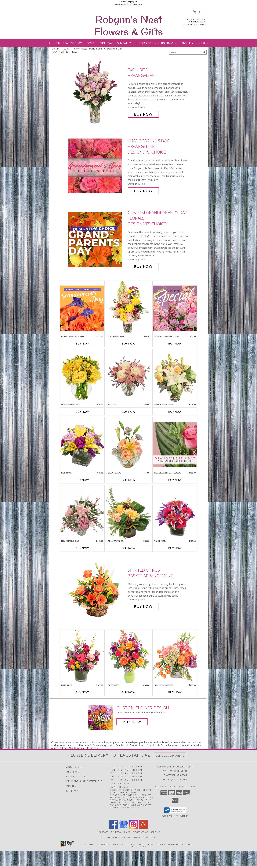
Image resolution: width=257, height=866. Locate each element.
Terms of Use (138, 846)
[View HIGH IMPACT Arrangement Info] (82, 444)
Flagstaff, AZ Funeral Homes (113, 832)
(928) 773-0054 (197, 24)
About (186, 43)
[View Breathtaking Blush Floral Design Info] (82, 513)
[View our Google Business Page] (123, 828)
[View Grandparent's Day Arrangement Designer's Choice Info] (97, 165)
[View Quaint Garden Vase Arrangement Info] (128, 444)
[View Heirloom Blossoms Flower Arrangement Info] (175, 657)
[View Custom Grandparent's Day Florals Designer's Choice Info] (97, 239)
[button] (197, 12)
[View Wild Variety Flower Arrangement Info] (128, 657)
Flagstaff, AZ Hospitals (146, 832)
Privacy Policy (156, 844)
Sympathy (124, 43)
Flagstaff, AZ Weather (112, 837)
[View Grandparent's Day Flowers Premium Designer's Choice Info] (175, 444)
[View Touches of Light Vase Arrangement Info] (128, 308)
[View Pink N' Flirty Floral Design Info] (175, 513)
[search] (204, 52)
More (202, 43)
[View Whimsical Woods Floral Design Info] (128, 512)
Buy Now (143, 114)
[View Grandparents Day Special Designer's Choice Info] (175, 308)
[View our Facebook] (113, 828)
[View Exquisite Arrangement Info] (97, 92)
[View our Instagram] (133, 828)
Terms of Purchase (180, 844)
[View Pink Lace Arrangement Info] (128, 376)
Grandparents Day (69, 43)
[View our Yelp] (143, 828)
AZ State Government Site (143, 837)
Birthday (105, 43)
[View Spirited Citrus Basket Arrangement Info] (97, 588)
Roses (91, 43)
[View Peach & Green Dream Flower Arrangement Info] (175, 376)
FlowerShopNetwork (130, 844)
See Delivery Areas (170, 755)
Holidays (167, 43)
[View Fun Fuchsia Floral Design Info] (82, 657)
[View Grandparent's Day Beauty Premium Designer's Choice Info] (82, 308)
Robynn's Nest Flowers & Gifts (128, 25)
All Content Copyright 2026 (99, 844)
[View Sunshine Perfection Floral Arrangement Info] (82, 376)
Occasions (146, 43)
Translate (137, 4)
